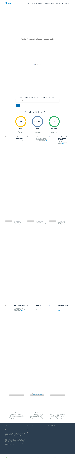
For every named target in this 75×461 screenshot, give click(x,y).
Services (53, 3)
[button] (2, 21)
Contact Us (66, 3)
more (21, 141)
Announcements (59, 3)
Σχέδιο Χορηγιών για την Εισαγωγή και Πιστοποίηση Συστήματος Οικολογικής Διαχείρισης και (30, 65)
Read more (11, 74)
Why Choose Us (41, 3)
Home (29, 3)
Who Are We (34, 3)
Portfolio (47, 3)
